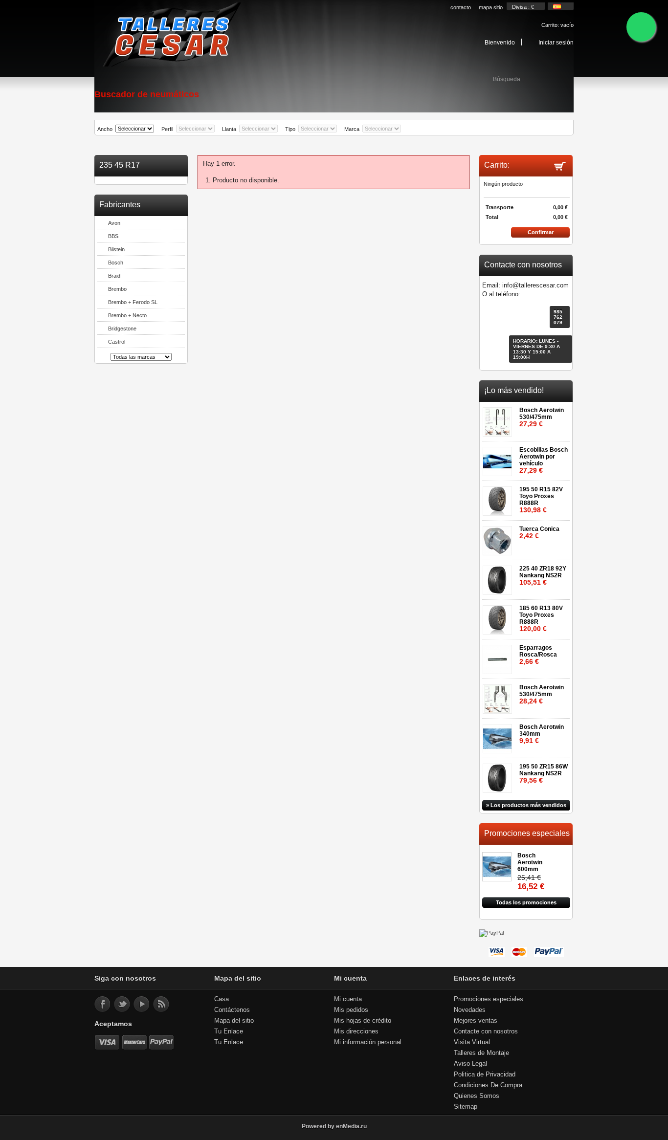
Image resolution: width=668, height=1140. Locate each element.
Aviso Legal (470, 1063)
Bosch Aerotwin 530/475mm (541, 417)
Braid (114, 276)
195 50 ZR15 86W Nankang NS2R (543, 773)
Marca (351, 129)
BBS (113, 236)
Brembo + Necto (127, 315)
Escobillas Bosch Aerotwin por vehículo (543, 460)
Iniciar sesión (556, 42)
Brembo (117, 289)
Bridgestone (122, 328)
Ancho (104, 129)
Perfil (167, 129)
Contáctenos (232, 1009)
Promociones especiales (527, 833)
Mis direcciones (356, 1031)
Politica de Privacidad (484, 1074)
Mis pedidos (351, 1009)
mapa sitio (491, 7)
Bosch (115, 262)
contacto (460, 7)
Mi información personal (367, 1042)
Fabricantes (119, 204)
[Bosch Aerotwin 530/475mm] (499, 419)
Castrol (116, 342)
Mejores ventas (475, 1020)
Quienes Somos (476, 1095)
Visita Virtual (472, 1042)
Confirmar (541, 232)
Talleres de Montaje (481, 1052)
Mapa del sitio (234, 1020)
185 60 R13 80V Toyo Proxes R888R (541, 619)
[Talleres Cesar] (171, 35)
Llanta (229, 129)
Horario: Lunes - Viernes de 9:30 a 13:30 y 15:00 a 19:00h (536, 349)
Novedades (470, 1009)
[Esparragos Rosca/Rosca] (499, 656)
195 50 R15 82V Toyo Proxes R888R (541, 500)
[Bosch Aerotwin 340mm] (499, 735)
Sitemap (465, 1106)
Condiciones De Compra (488, 1085)
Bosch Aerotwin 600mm (529, 862)
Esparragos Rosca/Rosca (538, 654)
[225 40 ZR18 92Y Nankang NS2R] (499, 577)
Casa (221, 999)
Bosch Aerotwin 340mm (541, 734)
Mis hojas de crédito (362, 1020)
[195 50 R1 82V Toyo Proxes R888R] (499, 498)
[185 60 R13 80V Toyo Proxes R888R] (499, 617)
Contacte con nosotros (486, 1031)
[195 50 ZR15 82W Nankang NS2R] (499, 775)
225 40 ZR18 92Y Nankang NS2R (542, 575)
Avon (114, 223)
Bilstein (116, 249)
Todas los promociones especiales (526, 903)
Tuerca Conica (539, 533)
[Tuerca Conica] (499, 537)
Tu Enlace (228, 1031)
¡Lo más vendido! (514, 390)
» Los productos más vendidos (526, 805)
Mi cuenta (348, 999)
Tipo (290, 129)
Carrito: (557, 25)
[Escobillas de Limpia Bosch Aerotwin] (499, 458)
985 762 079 (558, 317)
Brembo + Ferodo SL (132, 302)
